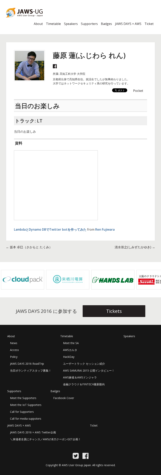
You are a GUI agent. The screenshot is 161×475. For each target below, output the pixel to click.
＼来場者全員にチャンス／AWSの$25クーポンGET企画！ (45, 439)
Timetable (53, 24)
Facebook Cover (63, 398)
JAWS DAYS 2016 (18, 20)
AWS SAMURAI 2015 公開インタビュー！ (88, 370)
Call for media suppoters (25, 418)
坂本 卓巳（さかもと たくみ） (29, 247)
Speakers (71, 24)
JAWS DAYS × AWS (128, 24)
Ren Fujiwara (105, 229)
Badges (106, 24)
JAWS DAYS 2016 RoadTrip (27, 363)
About (38, 24)
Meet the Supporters (23, 398)
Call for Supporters (22, 412)
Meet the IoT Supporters (25, 405)
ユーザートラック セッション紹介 (84, 363)
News (13, 343)
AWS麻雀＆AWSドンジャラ (80, 377)
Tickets (114, 311)
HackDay (68, 357)
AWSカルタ (70, 350)
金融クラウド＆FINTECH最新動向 (84, 384)
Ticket (149, 24)
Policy (13, 357)
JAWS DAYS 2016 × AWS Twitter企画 (33, 432)
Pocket (138, 91)
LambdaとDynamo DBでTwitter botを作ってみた (50, 229)
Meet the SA (71, 343)
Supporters (89, 24)
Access (14, 350)
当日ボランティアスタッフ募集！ (30, 370)
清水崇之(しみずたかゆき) (135, 247)
